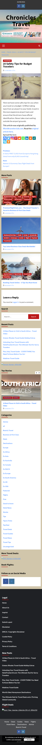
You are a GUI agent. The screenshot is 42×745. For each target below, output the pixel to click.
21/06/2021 (8, 70)
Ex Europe (26, 197)
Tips (4, 516)
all (4, 426)
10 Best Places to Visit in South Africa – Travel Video (20, 332)
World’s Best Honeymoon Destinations (16, 692)
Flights (34, 197)
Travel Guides (8, 534)
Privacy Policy (7, 641)
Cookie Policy (7, 637)
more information (16, 739)
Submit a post (7, 622)
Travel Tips (7, 277)
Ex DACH (6, 238)
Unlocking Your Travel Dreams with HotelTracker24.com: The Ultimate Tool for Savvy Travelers (21, 344)
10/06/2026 (8, 409)
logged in (15, 302)
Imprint (5, 612)
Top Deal (34, 238)
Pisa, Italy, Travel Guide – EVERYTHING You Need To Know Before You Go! (19, 353)
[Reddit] (19, 138)
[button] (3, 45)
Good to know (8, 199)
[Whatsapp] (23, 138)
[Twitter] (8, 138)
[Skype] (4, 141)
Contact (5, 617)
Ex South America (9, 478)
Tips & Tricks (18, 199)
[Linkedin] (26, 138)
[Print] (30, 138)
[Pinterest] (15, 138)
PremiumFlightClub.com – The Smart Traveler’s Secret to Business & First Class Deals (21, 209)
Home (4, 603)
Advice (5, 422)
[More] (8, 141)
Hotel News (7, 508)
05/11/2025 (8, 249)
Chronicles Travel (21, 21)
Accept (29, 740)
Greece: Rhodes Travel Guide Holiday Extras (19, 338)
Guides (20, 722)
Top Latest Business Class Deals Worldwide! (19, 246)
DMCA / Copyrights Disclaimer (13, 632)
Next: (18, 163)
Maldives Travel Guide (11, 358)
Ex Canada (7, 465)
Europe (5, 448)
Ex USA (21, 238)
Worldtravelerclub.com (13, 128)
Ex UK (5, 482)
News (27, 722)
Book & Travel (8, 274)
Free (4, 499)
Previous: (20, 154)
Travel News (7, 202)
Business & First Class (10, 197)
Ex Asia (25, 235)
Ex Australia (33, 235)
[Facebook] (4, 138)
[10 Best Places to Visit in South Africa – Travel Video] (21, 387)
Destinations (7, 398)
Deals (19, 197)
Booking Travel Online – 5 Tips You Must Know (20, 282)
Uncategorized (8, 546)
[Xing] (34, 138)
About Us (5, 608)
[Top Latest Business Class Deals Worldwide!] (21, 231)
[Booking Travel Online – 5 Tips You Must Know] (21, 267)
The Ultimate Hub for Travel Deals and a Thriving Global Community (20, 698)
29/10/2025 (8, 285)
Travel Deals (7, 61)
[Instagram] (12, 138)
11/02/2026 (8, 213)
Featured (6, 491)
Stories (5, 512)
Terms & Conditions (9, 646)
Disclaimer (6, 627)
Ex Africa (16, 398)
